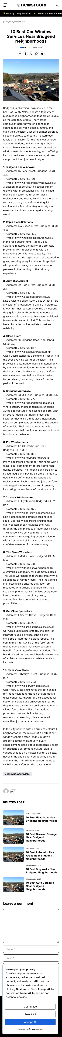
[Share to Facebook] (25, 53)
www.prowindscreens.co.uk (33, 457)
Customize (30, 1006)
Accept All (30, 1022)
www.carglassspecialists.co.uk (35, 626)
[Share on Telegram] (42, 53)
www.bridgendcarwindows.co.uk (36, 182)
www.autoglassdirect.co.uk (33, 296)
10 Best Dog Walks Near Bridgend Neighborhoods (41, 871)
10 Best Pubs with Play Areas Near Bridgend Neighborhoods (40, 855)
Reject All (30, 1014)
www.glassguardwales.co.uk (34, 351)
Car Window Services (18, 774)
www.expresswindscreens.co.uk (36, 512)
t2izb (24, 48)
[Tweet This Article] (31, 53)
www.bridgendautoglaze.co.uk (35, 402)
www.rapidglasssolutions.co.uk (35, 237)
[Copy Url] (19, 53)
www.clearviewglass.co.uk (33, 685)
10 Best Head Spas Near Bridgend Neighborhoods (41, 819)
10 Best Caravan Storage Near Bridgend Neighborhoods (41, 837)
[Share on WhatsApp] (36, 53)
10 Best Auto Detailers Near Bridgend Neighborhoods (40, 886)
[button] (57, 5)
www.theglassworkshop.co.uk (35, 567)
